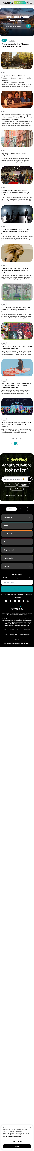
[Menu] (31, 3)
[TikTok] (15, 601)
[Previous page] (11, 443)
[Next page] (22, 443)
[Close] (30, 1128)
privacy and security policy (13, 1136)
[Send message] (30, 479)
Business (22, 509)
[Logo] (8, 2)
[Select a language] (6, 634)
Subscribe (17, 589)
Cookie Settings (17, 1141)
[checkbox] (2, 594)
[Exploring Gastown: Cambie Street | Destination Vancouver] (17, 138)
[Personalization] (27, 2)
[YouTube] (10, 601)
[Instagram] (23, 601)
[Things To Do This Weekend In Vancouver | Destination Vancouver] (17, 331)
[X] (28, 601)
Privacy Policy (18, 597)
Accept (17, 1146)
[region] (17, 1137)
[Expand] (29, 518)
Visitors (11, 509)
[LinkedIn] (19, 601)
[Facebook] (6, 601)
